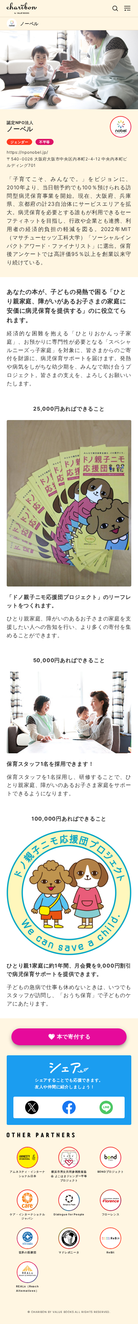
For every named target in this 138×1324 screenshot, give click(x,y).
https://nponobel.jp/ (27, 152)
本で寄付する (74, 1036)
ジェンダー (19, 142)
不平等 (44, 142)
